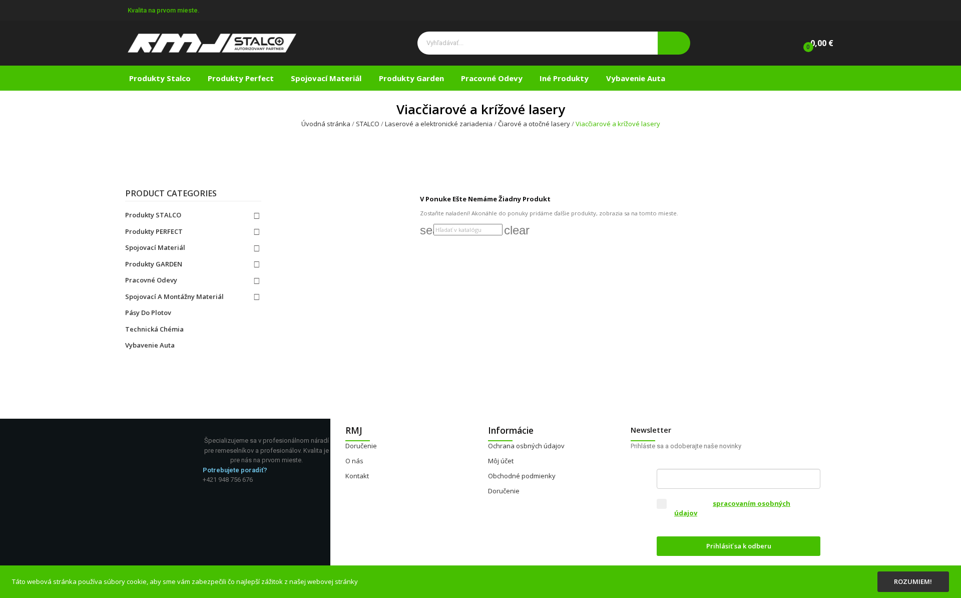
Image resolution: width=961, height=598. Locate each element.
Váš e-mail (675, 461)
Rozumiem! (913, 581)
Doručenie (361, 445)
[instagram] (215, 488)
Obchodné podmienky (522, 475)
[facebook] (205, 488)
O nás (354, 460)
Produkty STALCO (153, 214)
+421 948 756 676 (228, 479)
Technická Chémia (154, 329)
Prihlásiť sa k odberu (738, 545)
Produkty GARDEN (153, 263)
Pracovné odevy (151, 279)
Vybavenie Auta (150, 345)
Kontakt (357, 475)
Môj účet (501, 460)
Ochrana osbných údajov (526, 445)
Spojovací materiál (155, 247)
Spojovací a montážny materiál (174, 296)
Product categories (171, 194)
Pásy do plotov (148, 312)
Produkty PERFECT (154, 231)
